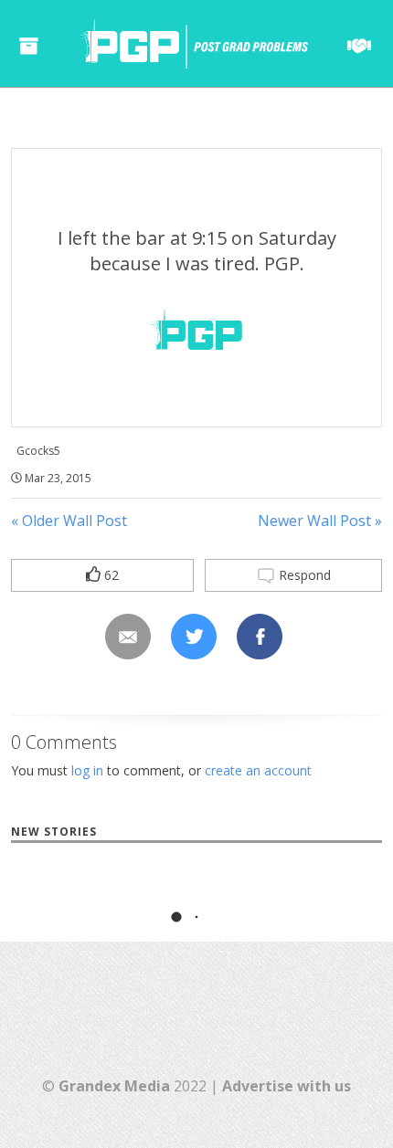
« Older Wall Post (69, 521)
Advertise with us (286, 1086)
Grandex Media (114, 1086)
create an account (258, 770)
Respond (303, 575)
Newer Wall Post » (320, 521)
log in (87, 770)
